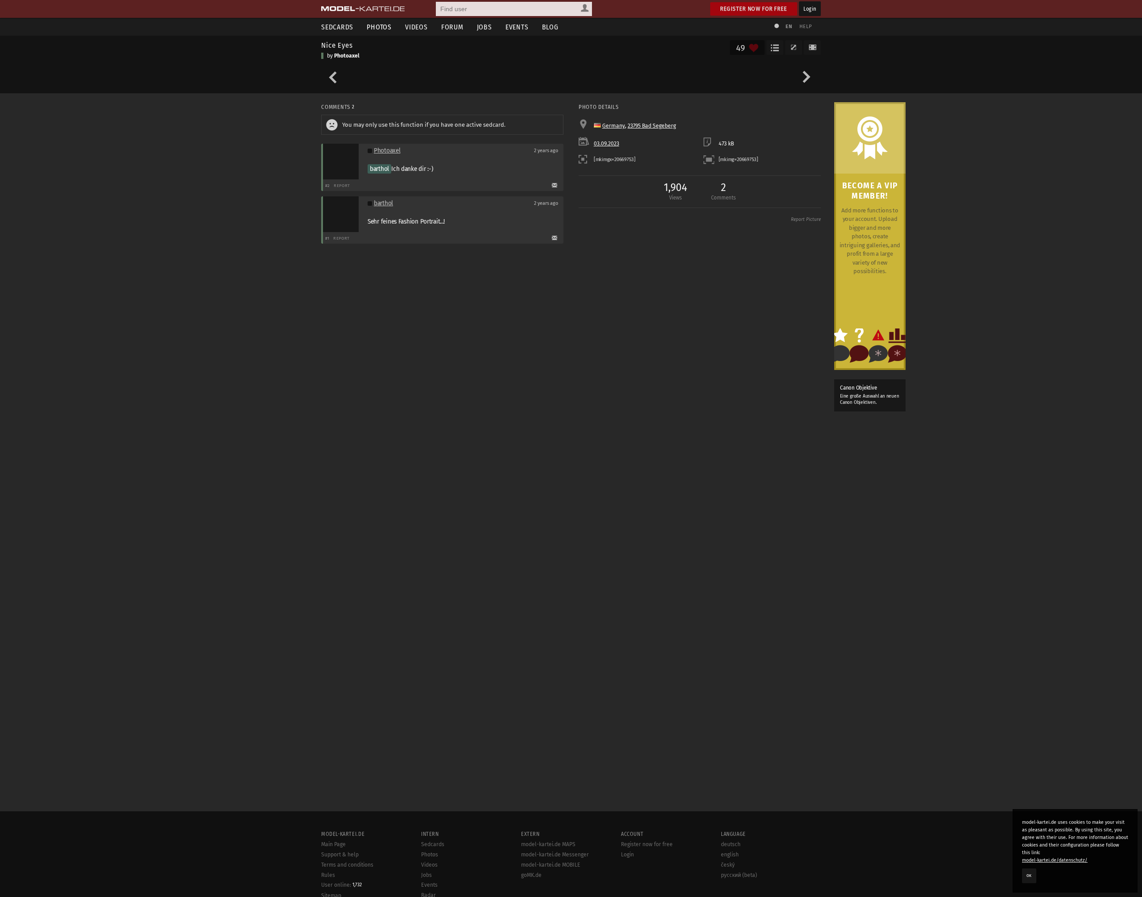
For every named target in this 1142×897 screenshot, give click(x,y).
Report (342, 185)
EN (789, 26)
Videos (416, 27)
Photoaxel (347, 56)
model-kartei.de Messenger (555, 854)
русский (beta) (739, 875)
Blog (550, 27)
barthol (379, 169)
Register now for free (753, 8)
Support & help (340, 854)
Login (809, 8)
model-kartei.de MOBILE (550, 865)
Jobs (484, 27)
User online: (341, 885)
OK (1029, 875)
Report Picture (806, 219)
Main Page (333, 844)
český (728, 865)
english (730, 854)
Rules (328, 875)
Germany (613, 126)
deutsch (731, 844)
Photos (379, 27)
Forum (452, 27)
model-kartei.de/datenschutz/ (1055, 860)
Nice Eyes (337, 45)
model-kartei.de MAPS (548, 844)
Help (805, 26)
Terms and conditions (347, 865)
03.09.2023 (606, 144)
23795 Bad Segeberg (652, 126)
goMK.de (531, 875)
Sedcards (337, 27)
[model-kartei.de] (363, 9)
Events (517, 27)
